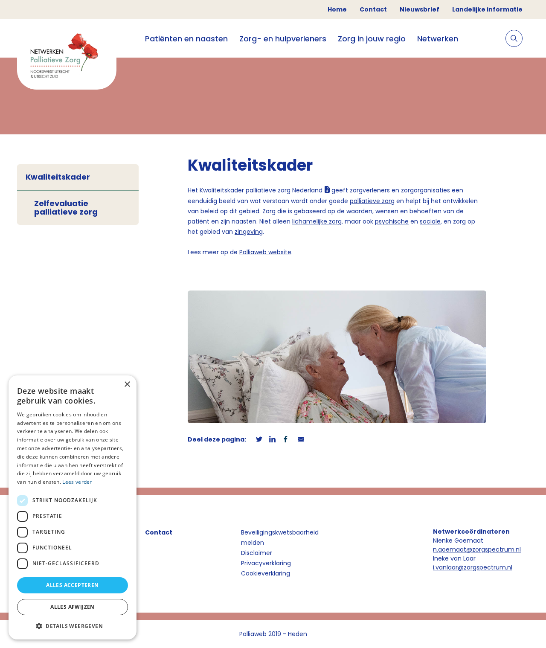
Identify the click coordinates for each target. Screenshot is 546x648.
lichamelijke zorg (317, 221)
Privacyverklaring (266, 563)
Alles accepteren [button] (72, 585)
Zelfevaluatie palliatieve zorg (66, 207)
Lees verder (77, 481)
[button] (72, 626)
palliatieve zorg (372, 201)
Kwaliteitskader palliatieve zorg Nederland (261, 190)
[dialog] (72, 507)
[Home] (67, 58)
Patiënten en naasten (186, 38)
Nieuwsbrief (419, 9)
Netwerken (437, 38)
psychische (392, 221)
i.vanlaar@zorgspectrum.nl (472, 567)
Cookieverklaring (265, 573)
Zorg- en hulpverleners (282, 38)
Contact (373, 9)
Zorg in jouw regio (372, 38)
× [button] (127, 384)
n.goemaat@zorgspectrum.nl (477, 549)
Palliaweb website (265, 252)
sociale (430, 221)
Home (337, 9)
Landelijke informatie (487, 9)
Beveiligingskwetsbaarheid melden (280, 537)
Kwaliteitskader (58, 177)
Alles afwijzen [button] (72, 606)
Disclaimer (256, 553)
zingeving (249, 231)
